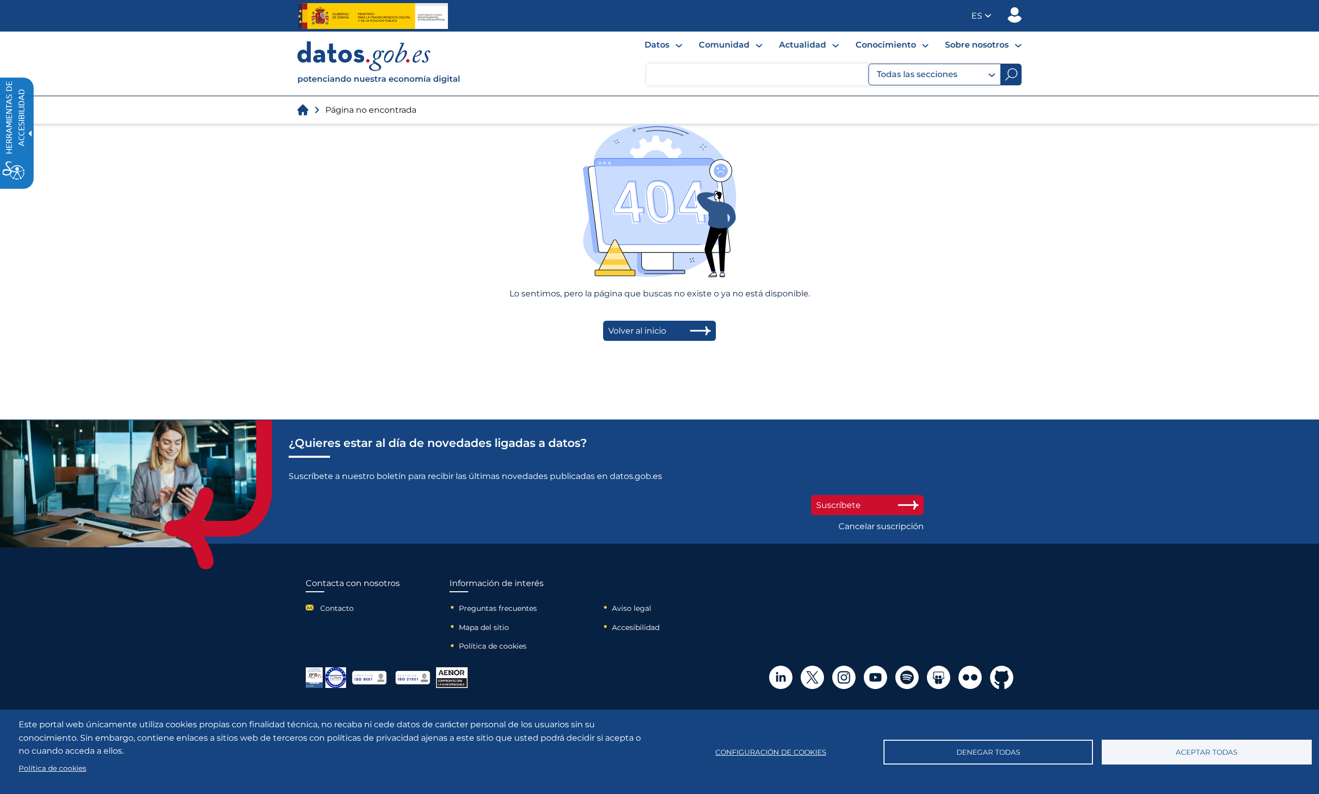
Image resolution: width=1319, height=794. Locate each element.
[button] (981, 16)
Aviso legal (631, 608)
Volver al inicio (637, 331)
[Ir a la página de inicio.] (302, 109)
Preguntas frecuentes (498, 608)
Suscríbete (838, 505)
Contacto (337, 608)
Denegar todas (988, 752)
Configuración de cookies (770, 752)
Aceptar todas (1206, 752)
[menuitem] (663, 45)
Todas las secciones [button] (917, 74)
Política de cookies (493, 646)
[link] (379, 81)
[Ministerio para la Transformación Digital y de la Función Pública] (372, 16)
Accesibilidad (636, 627)
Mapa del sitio (484, 627)
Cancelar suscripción (881, 526)
